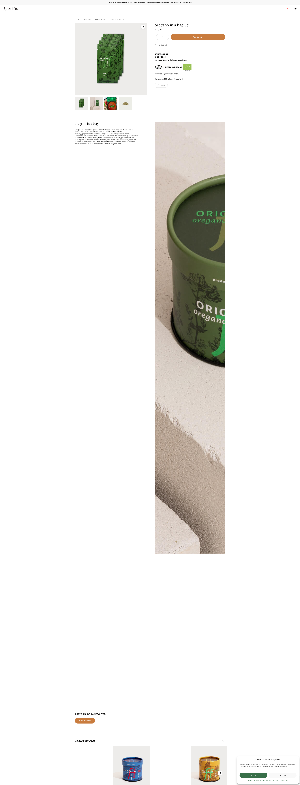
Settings (282, 775)
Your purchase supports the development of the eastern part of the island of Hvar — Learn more (150, 2)
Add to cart (198, 37)
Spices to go (100, 19)
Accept (253, 775)
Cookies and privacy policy (256, 780)
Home (77, 19)
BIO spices (87, 19)
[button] (143, 27)
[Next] (220, 773)
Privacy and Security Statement (277, 780)
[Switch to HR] (287, 9)
